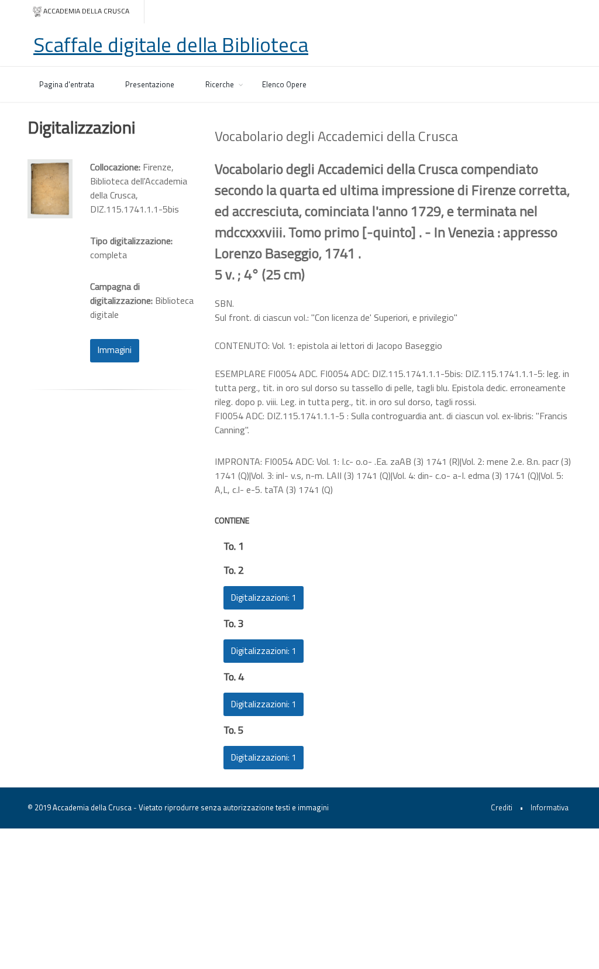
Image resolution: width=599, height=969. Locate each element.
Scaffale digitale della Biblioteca (170, 44)
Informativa (550, 807)
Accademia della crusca (86, 10)
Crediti (501, 807)
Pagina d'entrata (66, 84)
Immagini (115, 350)
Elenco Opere (284, 84)
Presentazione (149, 84)
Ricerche (219, 84)
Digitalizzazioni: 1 (263, 597)
